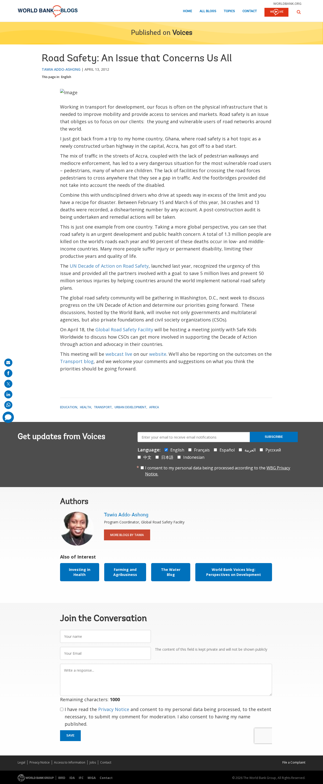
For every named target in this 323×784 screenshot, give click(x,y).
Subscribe (274, 437)
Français (202, 450)
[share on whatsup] (8, 405)
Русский (273, 450)
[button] (299, 12)
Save (70, 735)
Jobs (93, 762)
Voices (182, 33)
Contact (250, 11)
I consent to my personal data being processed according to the (217, 471)
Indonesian (193, 457)
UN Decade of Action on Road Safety (109, 266)
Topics (229, 11)
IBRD (61, 778)
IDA (72, 778)
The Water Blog (170, 572)
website (157, 354)
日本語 (167, 457)
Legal (21, 762)
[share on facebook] (8, 373)
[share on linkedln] (8, 394)
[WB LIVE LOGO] (276, 13)
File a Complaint (293, 762)
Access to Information (69, 762)
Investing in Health (79, 572)
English (66, 77)
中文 (147, 457)
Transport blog (77, 361)
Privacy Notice (113, 709)
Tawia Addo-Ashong (61, 69)
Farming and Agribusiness (125, 572)
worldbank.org (287, 3)
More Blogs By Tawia (127, 535)
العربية (250, 450)
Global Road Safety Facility (124, 329)
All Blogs (208, 11)
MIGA (92, 778)
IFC (81, 778)
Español (227, 450)
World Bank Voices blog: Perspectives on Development (233, 572)
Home (187, 11)
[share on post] (8, 384)
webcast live (118, 354)
